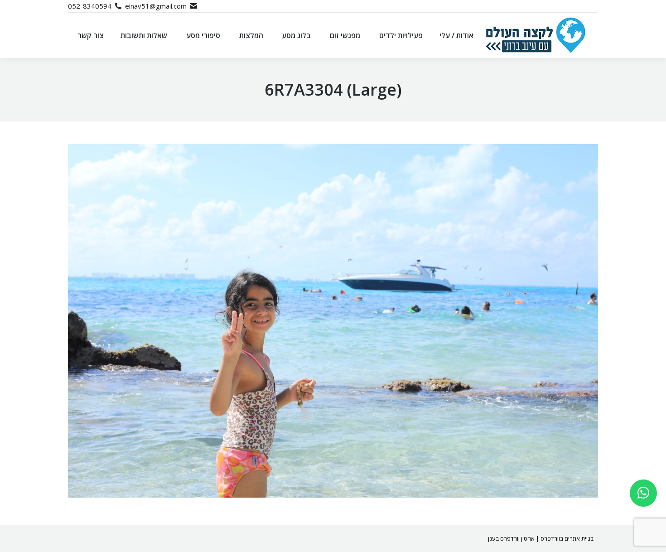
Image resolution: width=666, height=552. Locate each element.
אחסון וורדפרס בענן (511, 538)
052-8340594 (89, 5)
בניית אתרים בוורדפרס (567, 538)
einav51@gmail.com (156, 5)
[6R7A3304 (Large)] (333, 321)
